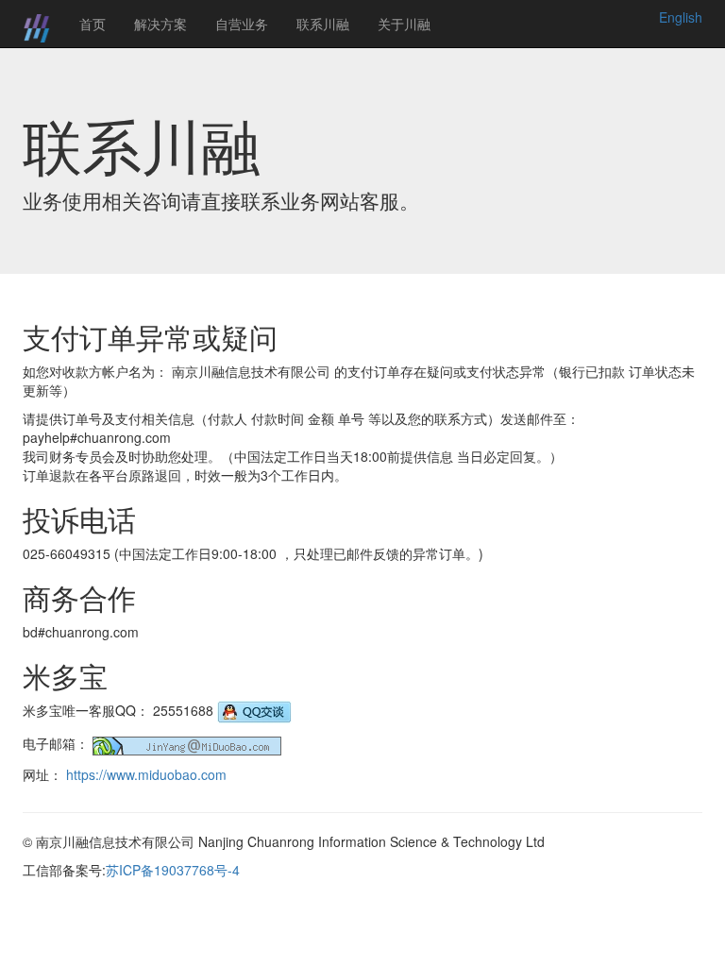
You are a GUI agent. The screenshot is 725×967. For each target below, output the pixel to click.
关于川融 (404, 23)
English (680, 17)
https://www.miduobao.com (146, 774)
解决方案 (160, 23)
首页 (92, 23)
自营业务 (241, 23)
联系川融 (322, 23)
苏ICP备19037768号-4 (173, 869)
